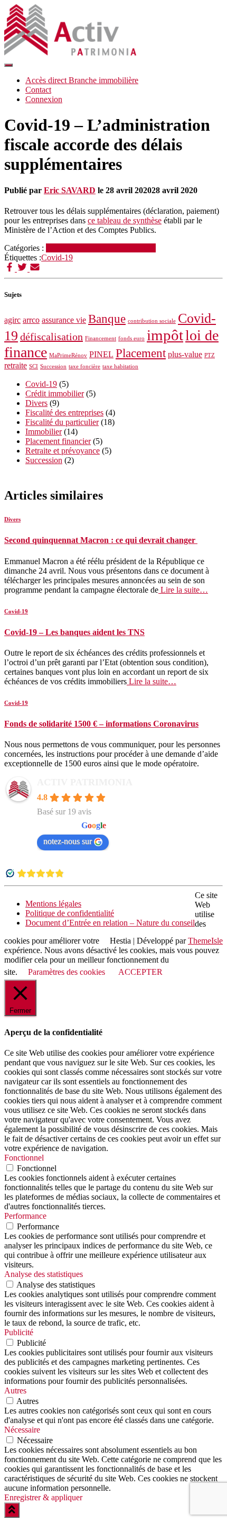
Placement (141, 353)
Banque (107, 318)
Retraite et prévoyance (62, 450)
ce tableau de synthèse (125, 220)
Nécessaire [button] (22, 1429)
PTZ (209, 355)
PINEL (101, 354)
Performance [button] (25, 1215)
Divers (36, 402)
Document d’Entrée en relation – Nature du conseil (110, 922)
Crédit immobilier (54, 393)
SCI (33, 366)
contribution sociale (152, 321)
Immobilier (43, 431)
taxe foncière (84, 366)
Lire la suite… (183, 589)
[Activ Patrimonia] (70, 52)
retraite (15, 365)
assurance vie (64, 320)
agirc (12, 320)
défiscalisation (51, 336)
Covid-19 (62, 247)
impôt (165, 335)
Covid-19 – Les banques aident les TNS (74, 632)
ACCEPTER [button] (140, 971)
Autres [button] (15, 1390)
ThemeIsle (205, 940)
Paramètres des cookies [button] (66, 971)
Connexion (43, 99)
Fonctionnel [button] (24, 1157)
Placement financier (58, 441)
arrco (31, 320)
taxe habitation (120, 366)
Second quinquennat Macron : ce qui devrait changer (100, 540)
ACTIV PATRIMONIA (85, 782)
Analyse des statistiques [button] (43, 1274)
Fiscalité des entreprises (117, 247)
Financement (100, 338)
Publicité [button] (18, 1332)
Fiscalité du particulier (62, 422)
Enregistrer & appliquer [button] (43, 1497)
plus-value (185, 354)
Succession (53, 366)
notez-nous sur (67, 841)
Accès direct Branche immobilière (81, 80)
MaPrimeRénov (68, 355)
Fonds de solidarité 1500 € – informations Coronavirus (101, 723)
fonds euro (131, 338)
